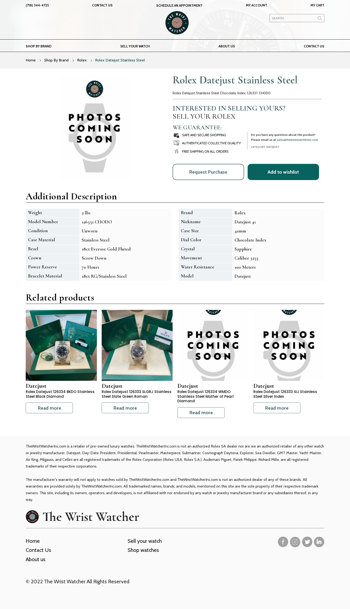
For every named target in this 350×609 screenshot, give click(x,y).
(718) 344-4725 (37, 5)
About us (227, 46)
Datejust (273, 147)
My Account (256, 5)
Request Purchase (208, 172)
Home (31, 60)
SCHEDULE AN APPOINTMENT (179, 5)
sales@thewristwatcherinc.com (297, 139)
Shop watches (143, 550)
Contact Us (102, 5)
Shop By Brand (56, 60)
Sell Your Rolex (204, 116)
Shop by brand (38, 46)
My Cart (317, 5)
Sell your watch (135, 46)
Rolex (82, 60)
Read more (49, 408)
